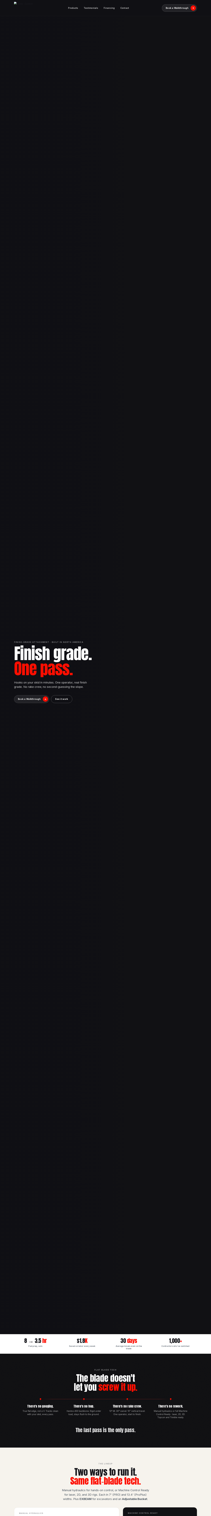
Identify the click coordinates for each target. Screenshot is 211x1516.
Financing (109, 8)
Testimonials (91, 8)
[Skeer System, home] (23, 8)
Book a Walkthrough (180, 7)
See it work (61, 699)
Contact (124, 8)
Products (73, 8)
